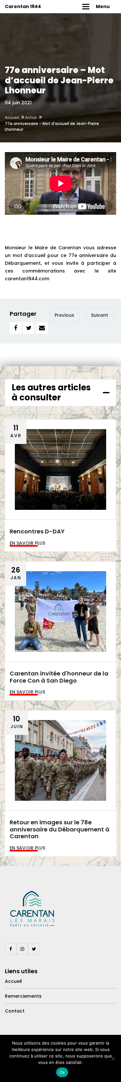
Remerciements (23, 996)
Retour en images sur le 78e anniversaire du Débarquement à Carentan (59, 829)
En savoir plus (27, 543)
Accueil (12, 117)
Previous (64, 315)
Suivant (99, 315)
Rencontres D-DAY (37, 531)
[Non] (113, 1058)
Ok (62, 1072)
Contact (15, 1011)
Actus (31, 117)
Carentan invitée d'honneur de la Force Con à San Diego (59, 677)
